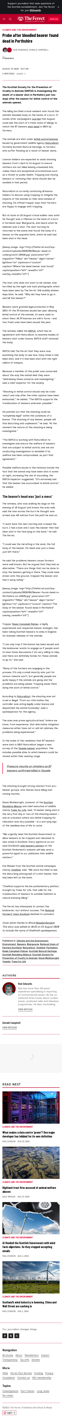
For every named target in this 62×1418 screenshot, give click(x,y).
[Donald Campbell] (9, 50)
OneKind (16, 869)
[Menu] (4, 19)
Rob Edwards (20, 50)
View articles (25, 1009)
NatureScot (51, 143)
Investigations (10, 1391)
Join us (54, 19)
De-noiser (7, 1395)
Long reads (43, 1391)
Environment (9, 944)
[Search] (10, 19)
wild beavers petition (32, 845)
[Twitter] (10, 1335)
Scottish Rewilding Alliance (16, 954)
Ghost (40, 1407)
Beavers (21, 944)
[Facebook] (4, 1335)
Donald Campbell (39, 50)
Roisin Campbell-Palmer (25, 624)
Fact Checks (27, 1391)
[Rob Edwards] (5, 50)
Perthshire (52, 947)
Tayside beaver (26, 748)
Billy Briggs (8, 1197)
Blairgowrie (33, 944)
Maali (49, 1407)
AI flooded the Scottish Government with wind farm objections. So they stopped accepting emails (28, 1247)
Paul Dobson (8, 1141)
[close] (58, 7)
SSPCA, (32, 330)
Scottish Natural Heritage (43, 951)
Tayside (6, 961)
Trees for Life (18, 810)
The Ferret (15, 1407)
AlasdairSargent (45, 922)
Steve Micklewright (49, 958)
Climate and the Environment (19, 30)
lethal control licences (46, 139)
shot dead (33, 126)
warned (36, 118)
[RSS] (16, 1335)
